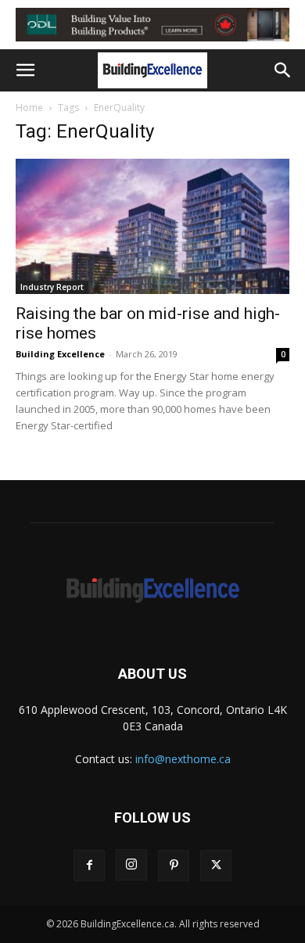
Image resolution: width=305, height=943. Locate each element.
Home (29, 107)
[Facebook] (89, 865)
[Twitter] (215, 865)
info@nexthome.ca (183, 758)
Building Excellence (60, 354)
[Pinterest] (173, 865)
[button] (25, 70)
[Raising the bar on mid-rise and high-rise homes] (152, 226)
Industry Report (52, 286)
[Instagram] (131, 864)
